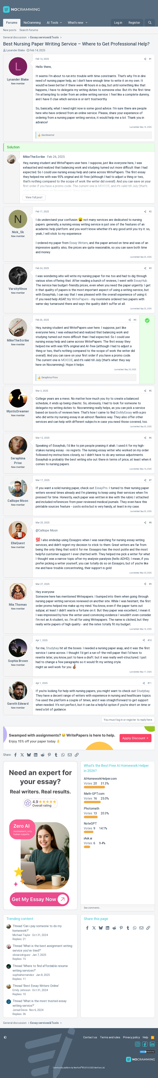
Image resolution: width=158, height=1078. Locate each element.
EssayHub (140, 281)
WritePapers (80, 299)
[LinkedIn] (152, 1044)
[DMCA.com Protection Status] (147, 1052)
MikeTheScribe (34, 157)
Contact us (90, 1037)
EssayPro (101, 488)
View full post (34, 197)
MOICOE (67, 360)
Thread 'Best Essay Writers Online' (36, 986)
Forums (11, 22)
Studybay (52, 648)
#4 (135, 320)
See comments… (92, 907)
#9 (150, 584)
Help (145, 1037)
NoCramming (32, 22)
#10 (150, 640)
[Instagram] (137, 1044)
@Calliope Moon (47, 530)
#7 (150, 480)
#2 (150, 211)
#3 (150, 268)
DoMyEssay (124, 412)
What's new (75, 22)
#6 (150, 437)
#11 (150, 683)
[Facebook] (145, 1044)
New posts (9, 30)
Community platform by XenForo (79, 1068)
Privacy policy (131, 1037)
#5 (150, 390)
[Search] (150, 23)
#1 (150, 59)
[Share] (145, 59)
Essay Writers (78, 243)
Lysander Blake (15, 50)
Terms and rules (110, 1037)
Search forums (28, 30)
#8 (150, 522)
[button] (54, 23)
